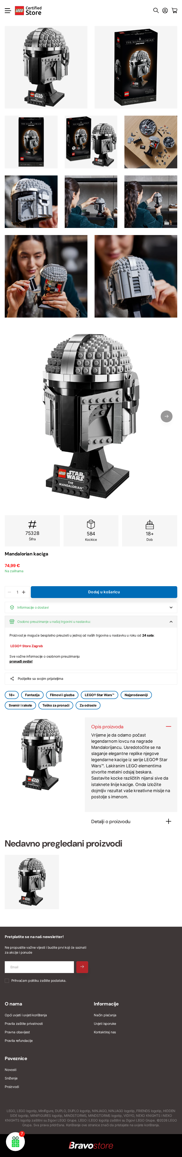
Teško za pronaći (55, 705)
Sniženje (11, 1078)
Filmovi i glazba (62, 695)
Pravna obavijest (17, 1032)
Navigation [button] (7, 11)
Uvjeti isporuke (105, 1024)
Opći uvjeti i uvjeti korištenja (26, 1015)
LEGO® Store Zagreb (26, 646)
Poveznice (16, 1058)
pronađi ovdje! (20, 661)
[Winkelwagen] (174, 11)
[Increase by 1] (23, 592)
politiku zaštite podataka (47, 980)
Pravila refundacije (19, 1041)
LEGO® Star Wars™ (99, 695)
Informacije (106, 1004)
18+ (12, 695)
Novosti (10, 1070)
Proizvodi (12, 1087)
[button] (167, 416)
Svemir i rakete (20, 705)
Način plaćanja (105, 1015)
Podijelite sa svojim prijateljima (40, 679)
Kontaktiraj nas (105, 1032)
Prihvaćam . (38, 980)
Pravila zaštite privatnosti (24, 1024)
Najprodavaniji (136, 695)
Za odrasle (88, 705)
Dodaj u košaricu (104, 591)
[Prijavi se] (165, 11)
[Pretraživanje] (156, 11)
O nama (13, 1004)
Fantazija (32, 695)
